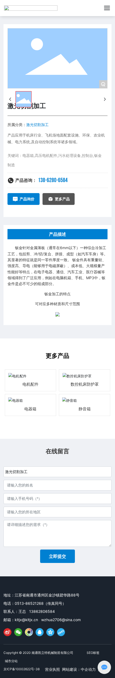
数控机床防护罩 (85, 384)
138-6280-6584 (53, 180)
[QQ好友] (40, 632)
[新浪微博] (7, 632)
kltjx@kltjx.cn (26, 619)
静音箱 (85, 408)
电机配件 (30, 384)
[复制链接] (61, 632)
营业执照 (52, 669)
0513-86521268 (29, 603)
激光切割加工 (37, 124)
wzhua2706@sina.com (61, 619)
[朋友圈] (29, 632)
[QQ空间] (50, 632)
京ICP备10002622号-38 (21, 669)
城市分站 (11, 661)
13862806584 (42, 611)
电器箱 (30, 408)
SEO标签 (93, 653)
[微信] (18, 632)
